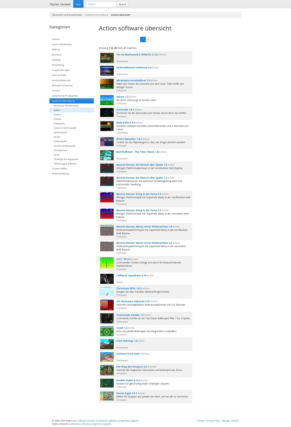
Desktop (56, 59)
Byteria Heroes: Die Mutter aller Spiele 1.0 (141, 164)
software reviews (86, 420)
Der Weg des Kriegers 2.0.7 (132, 366)
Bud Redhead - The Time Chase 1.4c (138, 151)
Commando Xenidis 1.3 (130, 314)
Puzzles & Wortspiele (64, 145)
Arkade (57, 118)
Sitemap (225, 420)
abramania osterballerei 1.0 (133, 80)
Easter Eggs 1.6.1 (126, 393)
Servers (56, 90)
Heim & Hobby (59, 75)
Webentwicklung (60, 173)
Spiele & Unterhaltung (96, 14)
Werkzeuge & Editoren (65, 163)
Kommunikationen (61, 80)
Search (122, 4)
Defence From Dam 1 (129, 353)
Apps (78, 4)
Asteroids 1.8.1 (125, 109)
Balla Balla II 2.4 (125, 122)
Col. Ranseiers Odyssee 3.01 (133, 301)
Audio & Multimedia (62, 44)
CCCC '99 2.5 (123, 259)
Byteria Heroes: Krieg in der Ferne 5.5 (138, 210)
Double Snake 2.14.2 (128, 380)
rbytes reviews (60, 4)
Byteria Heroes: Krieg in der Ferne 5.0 (138, 194)
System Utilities (60, 168)
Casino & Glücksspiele (65, 127)
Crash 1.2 (121, 327)
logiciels (135, 420)
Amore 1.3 (122, 96)
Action (57, 110)
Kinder (57, 136)
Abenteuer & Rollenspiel (66, 105)
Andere (56, 39)
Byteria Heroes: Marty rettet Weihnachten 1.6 (144, 226)
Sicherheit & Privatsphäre (65, 95)
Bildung (56, 49)
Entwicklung (58, 64)
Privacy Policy (213, 420)
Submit (234, 420)
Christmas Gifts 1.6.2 (129, 288)
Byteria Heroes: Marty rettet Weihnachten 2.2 (144, 242)
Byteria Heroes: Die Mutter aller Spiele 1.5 (141, 177)
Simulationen (60, 150)
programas (124, 420)
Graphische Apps (61, 70)
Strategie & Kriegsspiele (66, 159)
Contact (201, 420)
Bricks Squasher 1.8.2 (129, 138)
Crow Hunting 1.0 (126, 340)
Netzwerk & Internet (62, 85)
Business (56, 54)
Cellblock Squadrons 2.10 (131, 275)
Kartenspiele (60, 132)
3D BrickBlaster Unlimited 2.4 (133, 67)
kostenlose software (106, 420)
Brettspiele (59, 123)
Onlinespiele (60, 141)
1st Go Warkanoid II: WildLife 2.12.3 (137, 54)
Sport (56, 154)
